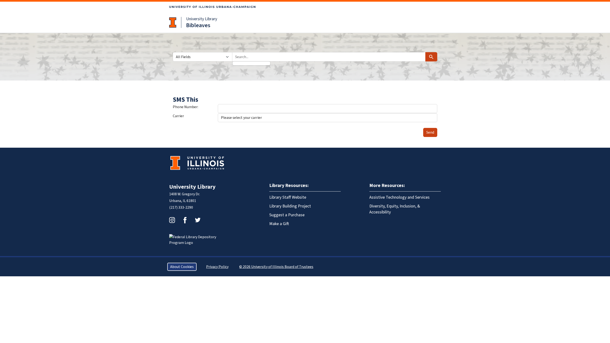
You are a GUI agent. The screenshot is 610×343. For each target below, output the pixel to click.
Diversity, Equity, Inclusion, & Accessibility (394, 209)
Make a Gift (279, 224)
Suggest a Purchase (287, 215)
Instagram (172, 220)
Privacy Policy (217, 266)
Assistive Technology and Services (399, 197)
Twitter (197, 220)
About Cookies (182, 266)
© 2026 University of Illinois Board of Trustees (276, 266)
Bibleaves (198, 25)
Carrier (178, 116)
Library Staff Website (287, 197)
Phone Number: (185, 107)
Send (430, 132)
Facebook (185, 220)
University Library (201, 19)
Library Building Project (290, 206)
